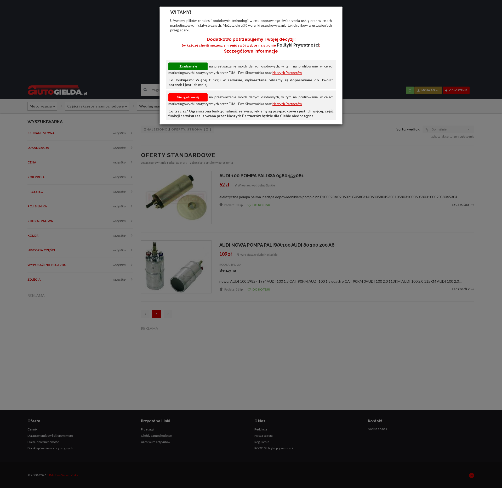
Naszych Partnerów (287, 73)
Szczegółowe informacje (251, 51)
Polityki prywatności (298, 45)
